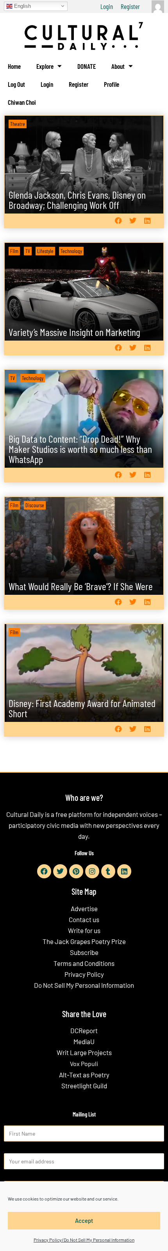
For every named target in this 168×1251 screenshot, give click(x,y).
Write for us (84, 930)
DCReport (84, 1030)
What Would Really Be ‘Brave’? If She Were (81, 586)
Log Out (16, 84)
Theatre (17, 123)
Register (130, 6)
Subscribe (84, 952)
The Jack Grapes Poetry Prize (84, 941)
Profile (111, 84)
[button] (118, 220)
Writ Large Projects (84, 1052)
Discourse (34, 505)
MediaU (84, 1041)
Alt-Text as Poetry (84, 1075)
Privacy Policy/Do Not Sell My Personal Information (84, 1239)
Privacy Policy (84, 974)
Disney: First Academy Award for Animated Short (82, 708)
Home (14, 66)
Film (14, 251)
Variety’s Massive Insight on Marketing (74, 332)
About (118, 66)
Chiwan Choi (22, 102)
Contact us (84, 919)
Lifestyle (45, 251)
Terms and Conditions (84, 963)
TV (27, 251)
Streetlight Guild (84, 1085)
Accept (84, 1220)
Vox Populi (84, 1063)
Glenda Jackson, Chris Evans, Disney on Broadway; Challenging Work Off (77, 199)
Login (106, 6)
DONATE (86, 66)
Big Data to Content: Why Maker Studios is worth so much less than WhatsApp (80, 449)
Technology (71, 251)
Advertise (84, 908)
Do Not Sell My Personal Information (84, 985)
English (22, 6)
